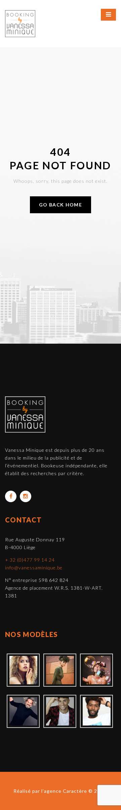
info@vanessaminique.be (34, 567)
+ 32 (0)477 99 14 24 (30, 560)
